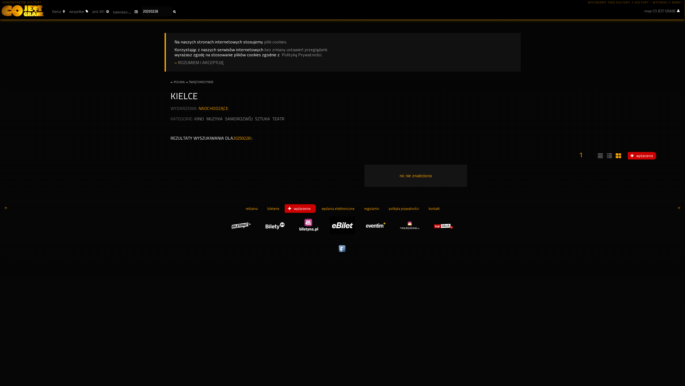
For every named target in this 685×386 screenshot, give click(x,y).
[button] (57, 11)
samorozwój (239, 118)
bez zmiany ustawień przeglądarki (295, 49)
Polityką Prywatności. (302, 54)
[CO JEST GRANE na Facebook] (342, 252)
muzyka (214, 118)
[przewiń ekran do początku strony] (6, 208)
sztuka (262, 118)
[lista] (599, 156)
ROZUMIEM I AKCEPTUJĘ (201, 62)
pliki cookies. (275, 41)
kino (199, 118)
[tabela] (609, 156)
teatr (278, 118)
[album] (618, 156)
